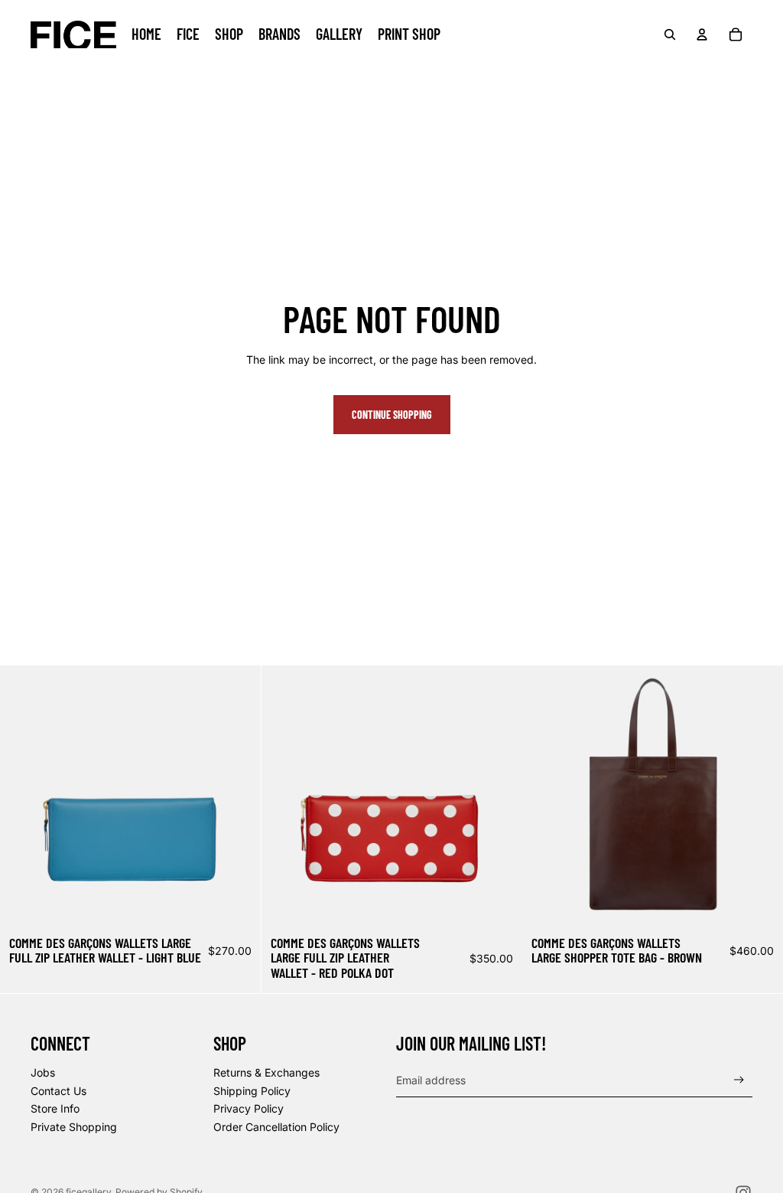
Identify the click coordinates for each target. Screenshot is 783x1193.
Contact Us (58, 1090)
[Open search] (670, 34)
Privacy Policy (248, 1108)
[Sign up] (739, 1080)
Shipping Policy (252, 1090)
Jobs (43, 1072)
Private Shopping (74, 1126)
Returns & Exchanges (266, 1072)
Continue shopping (392, 414)
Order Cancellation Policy (276, 1126)
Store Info (55, 1108)
